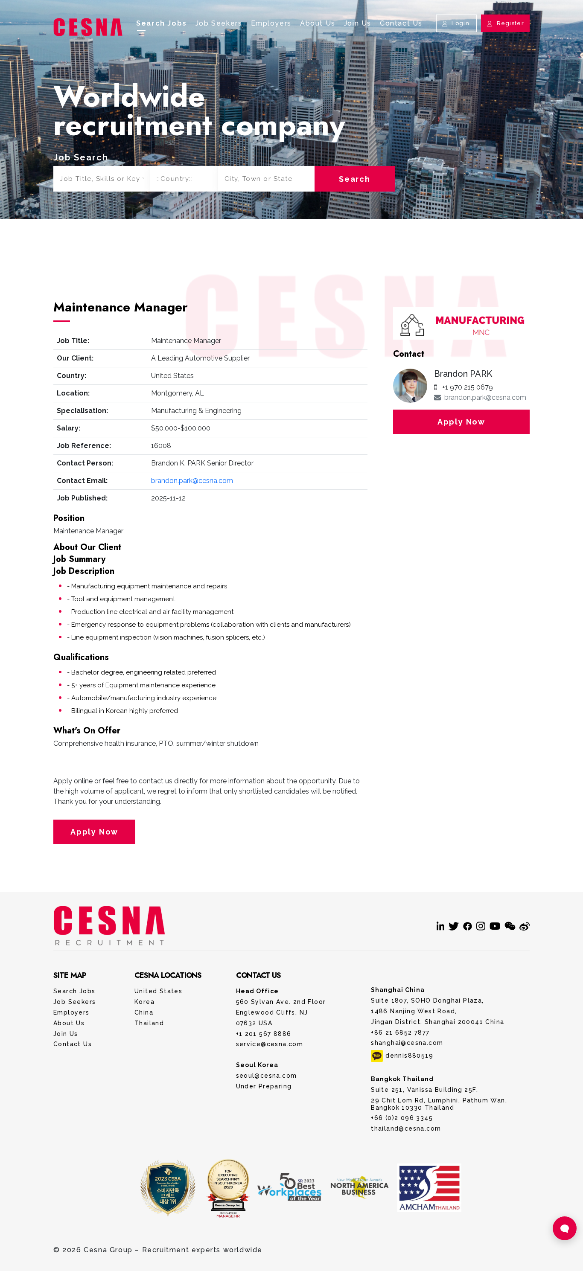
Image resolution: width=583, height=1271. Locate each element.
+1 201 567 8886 (264, 1033)
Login (460, 23)
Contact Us (401, 23)
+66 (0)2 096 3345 (402, 1117)
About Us (317, 23)
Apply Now (94, 831)
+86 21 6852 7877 (400, 1032)
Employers (271, 23)
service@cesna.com (269, 1044)
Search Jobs (161, 23)
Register (509, 23)
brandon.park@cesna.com (192, 481)
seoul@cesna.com (266, 1075)
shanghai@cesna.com (407, 1042)
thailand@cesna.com (406, 1128)
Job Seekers (218, 23)
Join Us (357, 23)
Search (354, 179)
